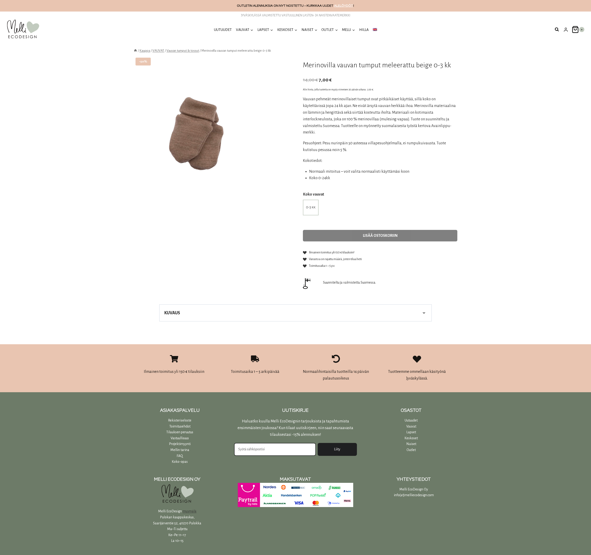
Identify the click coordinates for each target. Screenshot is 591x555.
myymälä (189, 511)
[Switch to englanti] (375, 29)
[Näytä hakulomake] (557, 29)
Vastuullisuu (179, 438)
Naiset (411, 444)
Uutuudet (411, 420)
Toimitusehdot (179, 426)
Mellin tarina (179, 450)
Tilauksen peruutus (179, 432)
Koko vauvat (313, 194)
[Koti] (135, 50)
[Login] (565, 30)
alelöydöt (343, 5)
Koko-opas (180, 461)
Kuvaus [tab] (172, 313)
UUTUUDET (223, 30)
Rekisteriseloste (179, 420)
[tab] (195, 212)
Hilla (364, 30)
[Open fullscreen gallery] (252, 213)
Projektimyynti (180, 444)
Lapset (411, 432)
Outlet (411, 450)
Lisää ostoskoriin (380, 236)
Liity (337, 449)
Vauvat (411, 426)
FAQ (180, 456)
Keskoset (411, 438)
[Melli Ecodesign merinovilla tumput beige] (195, 137)
